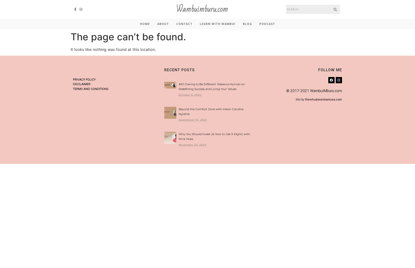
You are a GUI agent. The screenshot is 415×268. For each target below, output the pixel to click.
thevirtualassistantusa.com (323, 99)
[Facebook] (331, 80)
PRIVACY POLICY (84, 79)
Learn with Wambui (217, 24)
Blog (247, 24)
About (163, 24)
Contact (184, 24)
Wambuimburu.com (202, 9)
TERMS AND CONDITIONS (91, 89)
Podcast (267, 24)
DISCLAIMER (82, 84)
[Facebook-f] (75, 9)
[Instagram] (81, 9)
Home (145, 24)
